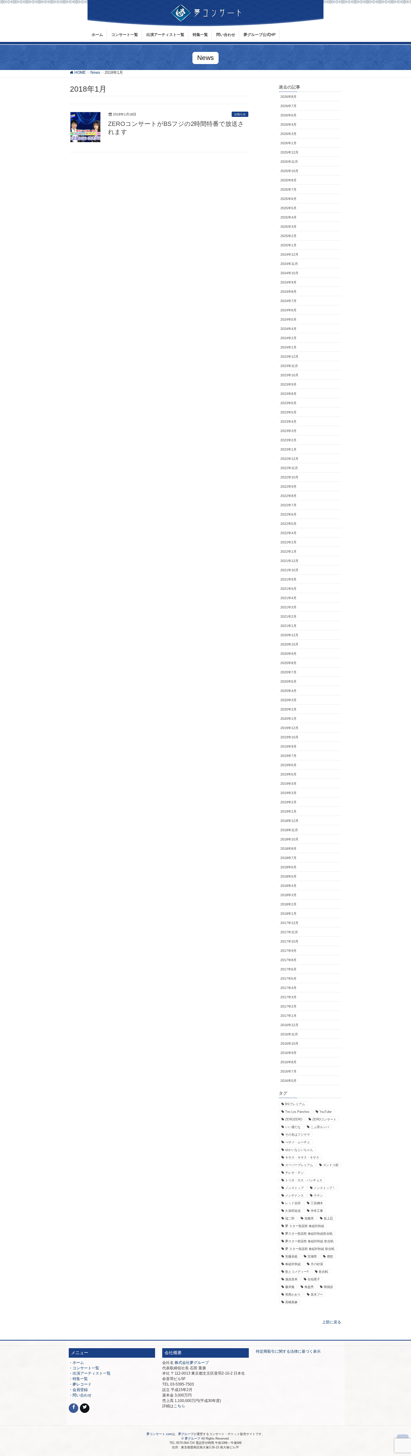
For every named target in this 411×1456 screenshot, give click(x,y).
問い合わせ (82, 1395)
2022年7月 (288, 505)
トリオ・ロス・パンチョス (303, 1180)
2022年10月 (289, 477)
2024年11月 (289, 264)
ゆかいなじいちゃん (299, 1150)
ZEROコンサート (324, 1119)
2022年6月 (288, 514)
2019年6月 (288, 765)
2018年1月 (288, 913)
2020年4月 (288, 691)
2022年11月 (289, 468)
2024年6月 (288, 310)
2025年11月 (289, 162)
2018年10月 (289, 839)
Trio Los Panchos (297, 1111)
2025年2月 (288, 236)
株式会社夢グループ (192, 1363)
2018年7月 (288, 858)
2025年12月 (289, 152)
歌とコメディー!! (297, 1271)
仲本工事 (317, 1211)
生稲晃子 (314, 1279)
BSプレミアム (295, 1104)
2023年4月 (288, 421)
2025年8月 (288, 180)
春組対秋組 (293, 1264)
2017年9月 (288, 951)
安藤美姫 (291, 1256)
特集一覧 (80, 1379)
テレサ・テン (294, 1172)
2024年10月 (289, 273)
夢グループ (186, 1434)
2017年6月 (288, 969)
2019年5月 (288, 774)
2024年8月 (288, 291)
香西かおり (293, 1294)
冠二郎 (289, 1218)
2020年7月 (288, 672)
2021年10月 (289, 570)
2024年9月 (288, 282)
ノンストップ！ (324, 1188)
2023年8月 (288, 394)
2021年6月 (288, 589)
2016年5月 (288, 1081)
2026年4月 (288, 124)
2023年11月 (289, 366)
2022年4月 (288, 533)
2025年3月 (288, 227)
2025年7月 (288, 189)
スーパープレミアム (299, 1165)
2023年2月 (288, 440)
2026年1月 (288, 143)
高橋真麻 (291, 1302)
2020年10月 (289, 644)
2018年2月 (288, 904)
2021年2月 (288, 616)
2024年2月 (288, 338)
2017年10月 (289, 941)
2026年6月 (288, 115)
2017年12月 (289, 923)
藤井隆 (289, 1287)
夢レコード (82, 1384)
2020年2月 (288, 709)
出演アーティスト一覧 (92, 1373)
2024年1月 (288, 347)
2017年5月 (288, 978)
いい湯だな (293, 1127)
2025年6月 (288, 199)
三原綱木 (317, 1203)
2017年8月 (288, 960)
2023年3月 (288, 431)
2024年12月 (289, 254)
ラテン (318, 1195)
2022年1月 (288, 551)
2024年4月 (288, 329)
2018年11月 (289, 830)
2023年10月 (289, 375)
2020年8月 (288, 663)
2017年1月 (288, 1016)
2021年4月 (288, 598)
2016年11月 (289, 1034)
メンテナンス (294, 1195)
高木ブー (317, 1294)
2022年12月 (289, 459)
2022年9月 (288, 486)
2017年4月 (288, 988)
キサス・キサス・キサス (302, 1157)
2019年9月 (288, 746)
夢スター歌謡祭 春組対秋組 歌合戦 (309, 1241)
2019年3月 (288, 793)
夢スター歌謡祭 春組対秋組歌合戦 (309, 1233)
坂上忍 (328, 1218)
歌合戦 (323, 1271)
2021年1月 (288, 626)
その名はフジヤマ (297, 1134)
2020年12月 (289, 635)
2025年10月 (289, 171)
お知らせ (240, 114)
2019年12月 (289, 728)
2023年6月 (288, 403)
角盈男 (309, 1287)
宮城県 (312, 1256)
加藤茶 (309, 1218)
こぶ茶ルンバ (320, 1127)
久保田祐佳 (293, 1211)
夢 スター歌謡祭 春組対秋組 (304, 1226)
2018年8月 (288, 848)
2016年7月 (288, 1071)
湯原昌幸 (291, 1279)
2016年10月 (289, 1043)
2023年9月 (288, 384)
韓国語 (328, 1287)
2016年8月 (288, 1062)
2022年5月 (288, 524)
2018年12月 (289, 821)
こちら (179, 1406)
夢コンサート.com (159, 1434)
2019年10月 (289, 737)
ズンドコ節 (330, 1165)
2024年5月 (288, 319)
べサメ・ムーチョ (297, 1142)
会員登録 (80, 1390)
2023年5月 (288, 412)
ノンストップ (294, 1188)
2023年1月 (288, 449)
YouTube (325, 1111)
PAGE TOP (397, 1408)
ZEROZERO (293, 1119)
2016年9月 (288, 1053)
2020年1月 (288, 719)
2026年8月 (288, 97)
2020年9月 (288, 654)
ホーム (78, 1363)
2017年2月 (288, 1006)
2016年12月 (289, 1025)
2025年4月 (288, 217)
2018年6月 (288, 867)
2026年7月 (288, 106)
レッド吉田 (293, 1203)
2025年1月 (288, 245)
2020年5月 (288, 681)
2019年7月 (288, 756)
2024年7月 (288, 301)
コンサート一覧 (86, 1368)
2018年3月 (288, 895)
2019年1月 (288, 811)
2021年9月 (288, 579)
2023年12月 (289, 356)
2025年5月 (288, 208)
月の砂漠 (317, 1264)
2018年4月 (288, 886)
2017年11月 (289, 932)
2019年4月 (288, 783)
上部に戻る (331, 1322)
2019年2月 (288, 802)
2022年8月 (288, 496)
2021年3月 (288, 607)
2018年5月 (288, 876)
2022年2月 (288, 542)
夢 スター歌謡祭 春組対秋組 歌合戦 (309, 1249)
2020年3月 (288, 700)
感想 (330, 1256)
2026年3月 (288, 134)
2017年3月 (288, 997)
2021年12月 (289, 561)
